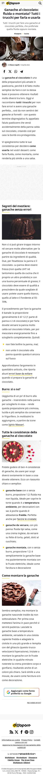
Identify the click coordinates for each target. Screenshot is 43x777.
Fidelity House (14, 760)
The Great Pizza (27, 760)
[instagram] (31, 731)
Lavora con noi (21, 742)
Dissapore (17, 34)
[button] (4, 71)
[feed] (11, 731)
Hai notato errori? (34, 702)
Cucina (26, 34)
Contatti (37, 740)
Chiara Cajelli (14, 65)
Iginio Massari (16, 424)
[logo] (13, 3)
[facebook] (21, 731)
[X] (16, 731)
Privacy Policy (26, 740)
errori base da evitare (20, 373)
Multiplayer (10, 757)
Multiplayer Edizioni (21, 762)
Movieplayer (21, 757)
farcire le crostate (26, 519)
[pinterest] (26, 731)
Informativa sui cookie (11, 740)
